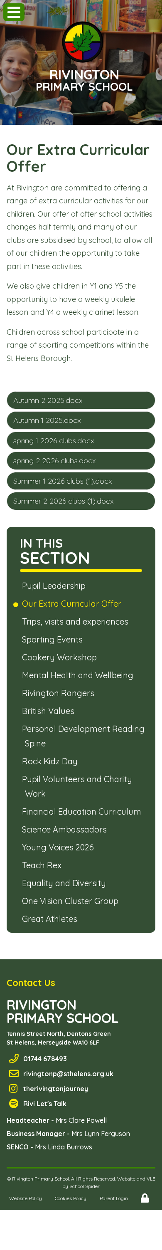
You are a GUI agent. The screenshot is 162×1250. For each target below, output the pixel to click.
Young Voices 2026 (59, 847)
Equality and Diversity (65, 883)
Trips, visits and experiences (76, 621)
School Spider (84, 1186)
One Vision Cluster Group (71, 901)
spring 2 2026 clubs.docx (54, 460)
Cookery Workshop (61, 657)
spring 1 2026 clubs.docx (53, 440)
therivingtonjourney (55, 1088)
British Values (49, 711)
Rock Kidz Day (51, 761)
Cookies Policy (70, 1198)
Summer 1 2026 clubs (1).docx (62, 481)
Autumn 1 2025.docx (47, 420)
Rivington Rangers (59, 693)
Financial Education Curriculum (83, 811)
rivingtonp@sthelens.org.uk (68, 1074)
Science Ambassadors (66, 829)
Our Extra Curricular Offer (73, 603)
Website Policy (25, 1198)
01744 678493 (45, 1059)
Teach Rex (43, 865)
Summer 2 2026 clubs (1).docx (63, 501)
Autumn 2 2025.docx (48, 400)
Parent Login (114, 1198)
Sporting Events (54, 639)
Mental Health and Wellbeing (79, 675)
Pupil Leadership (55, 586)
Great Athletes (51, 919)
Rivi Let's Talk (44, 1103)
